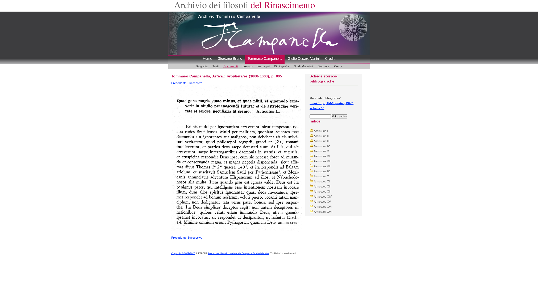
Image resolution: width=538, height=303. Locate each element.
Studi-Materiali (303, 66)
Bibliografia (281, 66)
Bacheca (323, 66)
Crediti (330, 59)
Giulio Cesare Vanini (304, 59)
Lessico (248, 66)
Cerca (338, 66)
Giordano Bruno (230, 59)
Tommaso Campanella (265, 59)
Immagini (263, 66)
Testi (215, 66)
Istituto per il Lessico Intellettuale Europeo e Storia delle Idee (238, 253)
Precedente (179, 83)
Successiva (194, 83)
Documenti (230, 66)
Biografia (202, 66)
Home (207, 59)
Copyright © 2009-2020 (183, 253)
